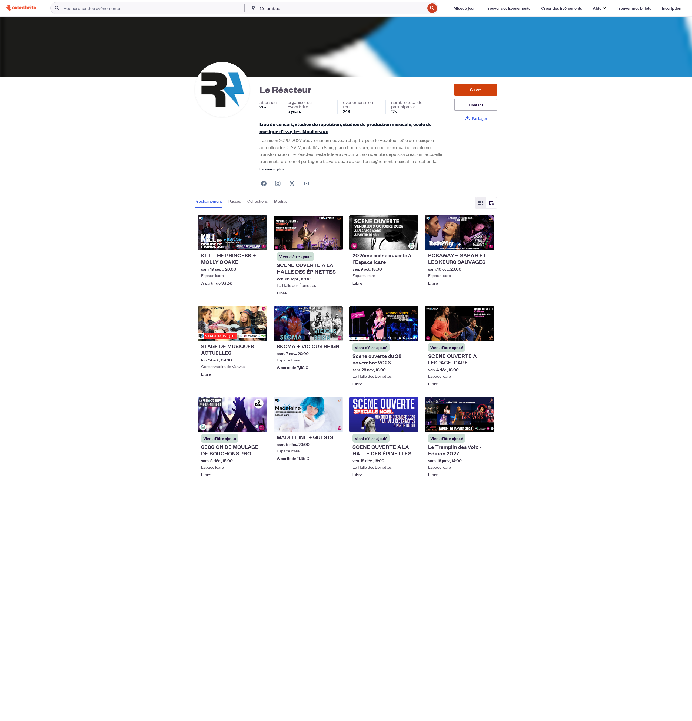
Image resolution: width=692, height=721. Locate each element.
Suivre (476, 89)
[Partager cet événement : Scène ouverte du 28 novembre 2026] (410, 333)
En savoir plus (272, 169)
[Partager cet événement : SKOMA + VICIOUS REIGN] (335, 333)
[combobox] (342, 8)
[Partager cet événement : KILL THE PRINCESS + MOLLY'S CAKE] (259, 242)
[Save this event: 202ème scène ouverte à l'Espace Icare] (397, 242)
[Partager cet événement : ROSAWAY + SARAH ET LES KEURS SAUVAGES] (486, 242)
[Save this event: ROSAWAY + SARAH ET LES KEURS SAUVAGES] (473, 242)
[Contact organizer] (306, 183)
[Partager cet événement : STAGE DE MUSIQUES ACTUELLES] (259, 333)
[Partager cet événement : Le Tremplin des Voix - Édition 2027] (486, 424)
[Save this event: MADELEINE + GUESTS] (322, 424)
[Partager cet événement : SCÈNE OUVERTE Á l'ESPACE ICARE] (486, 333)
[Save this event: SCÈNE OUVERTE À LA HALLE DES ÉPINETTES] (322, 242)
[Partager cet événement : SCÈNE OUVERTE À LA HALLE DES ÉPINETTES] (335, 242)
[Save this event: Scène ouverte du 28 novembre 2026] (397, 333)
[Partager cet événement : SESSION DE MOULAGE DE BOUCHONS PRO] (259, 424)
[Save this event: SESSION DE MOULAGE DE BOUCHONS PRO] (246, 424)
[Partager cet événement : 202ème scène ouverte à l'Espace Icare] (410, 242)
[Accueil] (21, 8)
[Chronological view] (491, 202)
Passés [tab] (234, 201)
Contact (476, 104)
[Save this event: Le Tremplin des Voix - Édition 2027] (473, 424)
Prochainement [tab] (208, 201)
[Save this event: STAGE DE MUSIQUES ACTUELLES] (246, 333)
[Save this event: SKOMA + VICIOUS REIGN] (322, 333)
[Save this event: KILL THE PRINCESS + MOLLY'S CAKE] (246, 242)
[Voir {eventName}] (232, 232)
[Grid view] (480, 202)
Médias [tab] (280, 201)
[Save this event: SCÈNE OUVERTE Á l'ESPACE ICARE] (473, 333)
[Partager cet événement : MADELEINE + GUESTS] (335, 424)
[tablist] (241, 203)
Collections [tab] (257, 201)
